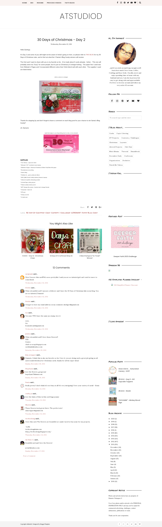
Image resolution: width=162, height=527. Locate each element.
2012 (112, 442)
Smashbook (135, 151)
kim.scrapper (30, 355)
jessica (28, 334)
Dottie (28, 288)
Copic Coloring (122, 133)
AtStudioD (81, 16)
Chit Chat (128, 147)
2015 (112, 433)
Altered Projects (115, 147)
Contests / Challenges (60, 212)
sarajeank (29, 274)
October (113, 453)
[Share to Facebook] (88, 207)
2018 (112, 424)
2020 (113, 419)
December (114, 447)
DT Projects (114, 138)
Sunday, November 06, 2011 (35, 364)
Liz (26, 313)
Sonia (27, 382)
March (112, 473)
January (113, 479)
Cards (47, 212)
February (113, 476)
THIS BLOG (90, 55)
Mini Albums (114, 151)
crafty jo (28, 394)
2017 (112, 427)
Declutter (126, 160)
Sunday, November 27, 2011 (35, 451)
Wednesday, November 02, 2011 (36, 283)
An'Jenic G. (29, 440)
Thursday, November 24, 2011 (36, 435)
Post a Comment (29, 456)
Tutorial (125, 151)
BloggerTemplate (45, 524)
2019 (112, 422)
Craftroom (128, 156)
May (111, 467)
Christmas (113, 142)
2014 (112, 436)
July (111, 461)
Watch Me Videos (116, 165)
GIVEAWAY (76, 212)
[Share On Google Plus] (100, 207)
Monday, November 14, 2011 (35, 389)
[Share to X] (92, 207)
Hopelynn (29, 369)
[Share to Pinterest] (96, 207)
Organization (114, 160)
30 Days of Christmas (35, 212)
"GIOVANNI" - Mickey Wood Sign (129, 401)
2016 (112, 430)
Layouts (123, 142)
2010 (112, 481)
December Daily (115, 156)
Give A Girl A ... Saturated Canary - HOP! (128, 370)
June (112, 464)
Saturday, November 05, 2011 (35, 350)
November (114, 450)
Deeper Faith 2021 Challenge (125, 256)
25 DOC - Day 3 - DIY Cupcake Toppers (126, 380)
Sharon (28, 405)
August (113, 459)
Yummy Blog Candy (89, 212)
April (112, 470)
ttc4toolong (30, 419)
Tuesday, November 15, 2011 (35, 400)
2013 (112, 439)
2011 (112, 444)
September (114, 456)
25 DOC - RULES (124, 391)
